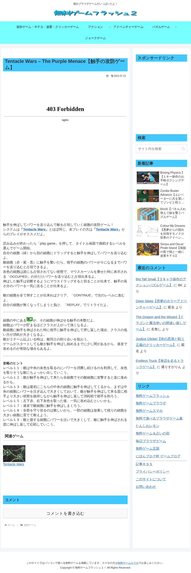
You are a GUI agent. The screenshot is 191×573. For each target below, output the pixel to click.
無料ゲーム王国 (147, 448)
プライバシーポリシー (152, 471)
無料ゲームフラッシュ (152, 396)
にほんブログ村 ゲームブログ (158, 456)
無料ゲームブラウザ (151, 403)
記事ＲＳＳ (144, 464)
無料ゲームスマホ (149, 411)
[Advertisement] (65, 90)
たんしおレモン (147, 426)
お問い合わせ (146, 487)
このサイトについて (151, 479)
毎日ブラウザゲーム (151, 441)
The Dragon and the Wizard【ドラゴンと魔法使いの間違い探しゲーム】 (161, 323)
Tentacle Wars (13, 464)
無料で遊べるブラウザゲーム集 (159, 418)
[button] (183, 149)
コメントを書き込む (65, 513)
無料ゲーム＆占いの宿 (152, 433)
